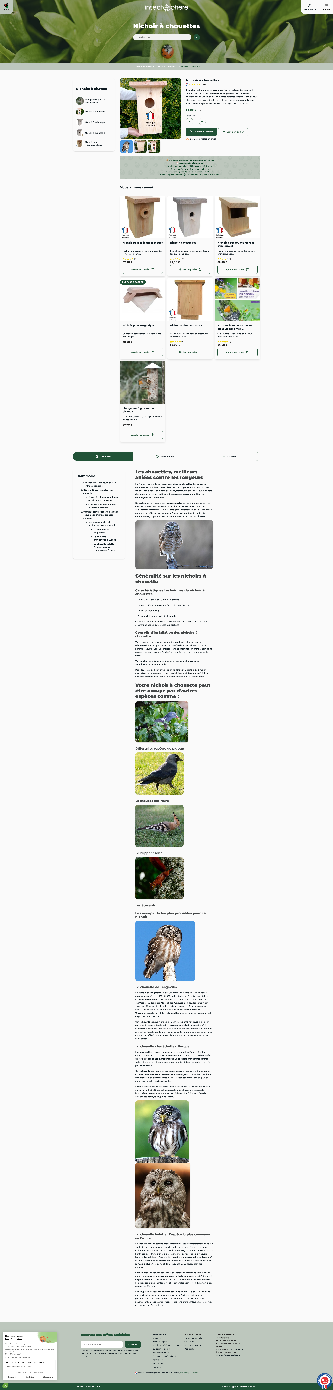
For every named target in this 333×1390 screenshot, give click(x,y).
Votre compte (192, 1334)
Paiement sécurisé (161, 1352)
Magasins (157, 1367)
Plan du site (158, 1363)
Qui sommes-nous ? (161, 1349)
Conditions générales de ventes (166, 1345)
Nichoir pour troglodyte (138, 325)
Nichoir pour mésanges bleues (143, 242)
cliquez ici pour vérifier (189, 1373)
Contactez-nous (159, 1360)
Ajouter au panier (201, 131)
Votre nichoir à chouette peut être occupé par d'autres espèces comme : (100, 514)
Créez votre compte (193, 1345)
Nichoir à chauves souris (186, 325)
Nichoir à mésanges (183, 242)
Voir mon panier (233, 131)
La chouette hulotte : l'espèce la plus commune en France (104, 547)
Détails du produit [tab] (167, 456)
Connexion (189, 1341)
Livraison (157, 1338)
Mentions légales (160, 1341)
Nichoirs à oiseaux (91, 89)
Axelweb (243, 1386)
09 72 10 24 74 (236, 1349)
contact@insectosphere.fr (228, 1355)
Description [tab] (103, 456)
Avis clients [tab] (230, 456)
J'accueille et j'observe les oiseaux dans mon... (234, 327)
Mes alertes (189, 1349)
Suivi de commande (193, 1338)
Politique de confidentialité (164, 1356)
